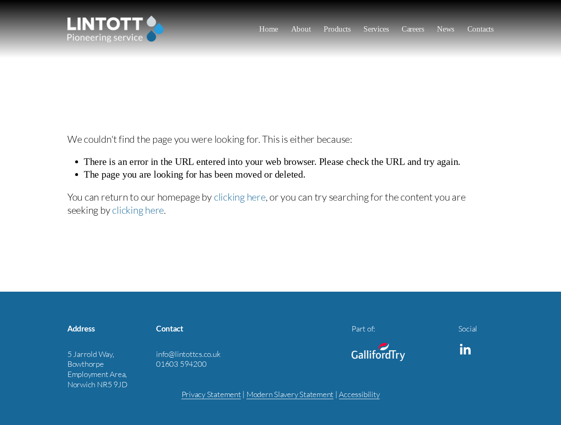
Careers (413, 29)
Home (268, 29)
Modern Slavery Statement (289, 394)
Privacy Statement (211, 394)
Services (376, 29)
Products (337, 29)
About (301, 29)
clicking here (240, 197)
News (445, 29)
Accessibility (359, 394)
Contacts (480, 29)
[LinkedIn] (464, 349)
